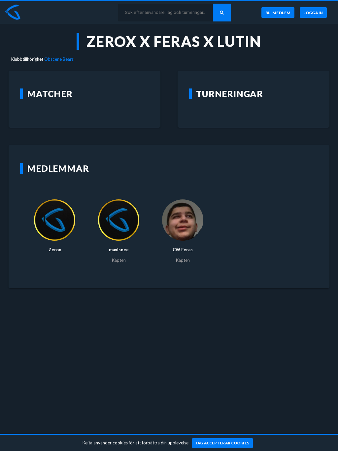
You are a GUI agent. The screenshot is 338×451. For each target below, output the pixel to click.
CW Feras (183, 249)
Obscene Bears (59, 59)
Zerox (55, 249)
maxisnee (119, 249)
